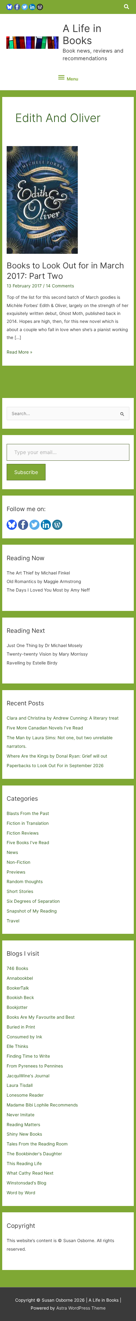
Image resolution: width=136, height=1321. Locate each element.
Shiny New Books (24, 1134)
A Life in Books (82, 34)
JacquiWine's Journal (28, 1075)
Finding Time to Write (28, 1056)
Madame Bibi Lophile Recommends (42, 1104)
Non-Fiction (18, 862)
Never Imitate (20, 1114)
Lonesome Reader (25, 1095)
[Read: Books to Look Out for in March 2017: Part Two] (42, 199)
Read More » (19, 352)
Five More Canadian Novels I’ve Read (45, 727)
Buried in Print (21, 1026)
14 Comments (60, 285)
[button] (127, 7)
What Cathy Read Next (30, 1173)
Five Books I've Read (28, 842)
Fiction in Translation (28, 823)
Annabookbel (20, 978)
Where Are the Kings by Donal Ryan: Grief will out (57, 756)
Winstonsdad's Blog (26, 1182)
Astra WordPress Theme (81, 1308)
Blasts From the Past (28, 813)
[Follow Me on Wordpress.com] (40, 6)
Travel (13, 920)
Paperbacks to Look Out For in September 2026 (55, 765)
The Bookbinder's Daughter (34, 1153)
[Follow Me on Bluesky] (9, 6)
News (12, 852)
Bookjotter (17, 1007)
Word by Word (21, 1192)
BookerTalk (18, 988)
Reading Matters (23, 1124)
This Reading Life (24, 1163)
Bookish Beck (20, 997)
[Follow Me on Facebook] (17, 6)
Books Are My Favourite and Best (41, 1017)
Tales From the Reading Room (37, 1143)
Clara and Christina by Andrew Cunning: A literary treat (63, 718)
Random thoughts (25, 881)
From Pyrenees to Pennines (35, 1065)
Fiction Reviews (23, 833)
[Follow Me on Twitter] (25, 6)
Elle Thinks (17, 1046)
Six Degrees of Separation (33, 901)
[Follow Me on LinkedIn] (32, 6)
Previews (16, 872)
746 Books (17, 968)
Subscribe (26, 472)
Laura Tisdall (20, 1085)
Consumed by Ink (24, 1036)
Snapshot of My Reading (32, 911)
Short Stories (20, 891)
